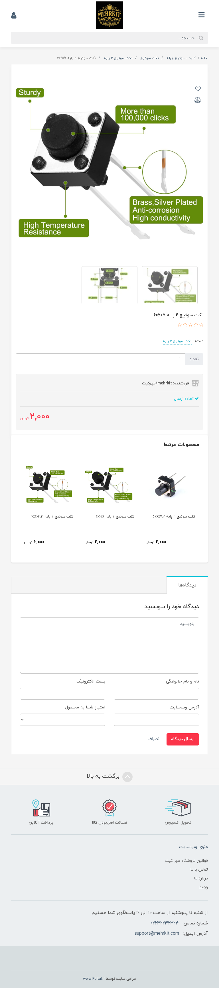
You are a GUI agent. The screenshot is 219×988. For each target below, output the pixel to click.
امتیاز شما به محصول (85, 707)
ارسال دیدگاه (182, 739)
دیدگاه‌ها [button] (187, 585)
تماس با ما (199, 869)
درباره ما (201, 878)
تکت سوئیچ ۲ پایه (177, 341)
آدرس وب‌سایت (184, 707)
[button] (200, 325)
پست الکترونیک (90, 682)
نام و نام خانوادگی (182, 682)
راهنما (203, 887)
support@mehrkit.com (157, 933)
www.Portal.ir (94, 978)
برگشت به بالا (104, 776)
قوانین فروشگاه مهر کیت (186, 860)
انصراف (154, 739)
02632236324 (164, 923)
